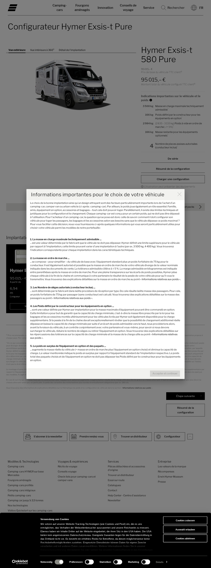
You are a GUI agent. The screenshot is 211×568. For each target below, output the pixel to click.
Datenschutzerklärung (53, 550)
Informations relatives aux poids (160, 279)
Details (159, 562)
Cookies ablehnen (185, 538)
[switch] (89, 561)
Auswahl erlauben (185, 529)
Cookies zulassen (185, 520)
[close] (179, 194)
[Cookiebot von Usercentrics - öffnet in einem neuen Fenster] (20, 562)
